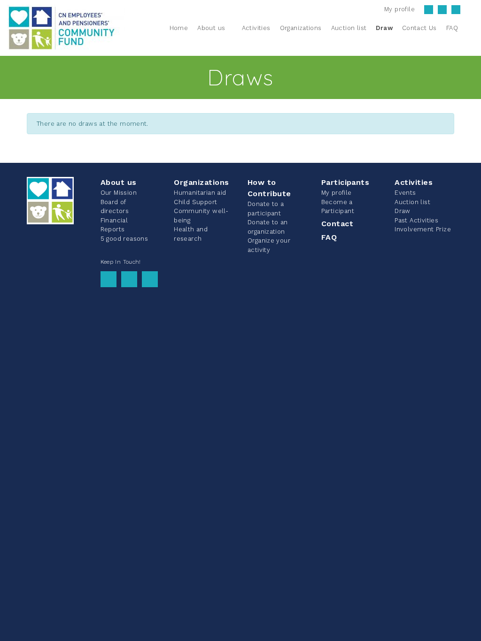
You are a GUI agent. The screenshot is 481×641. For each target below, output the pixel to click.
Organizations (201, 182)
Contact (337, 223)
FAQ (329, 237)
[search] (468, 28)
